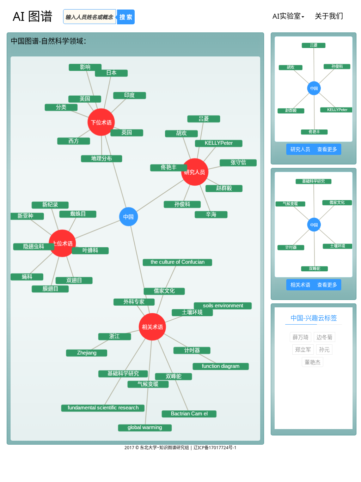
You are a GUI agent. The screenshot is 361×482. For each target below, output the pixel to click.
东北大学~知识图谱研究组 (165, 448)
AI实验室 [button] (287, 16)
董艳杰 (312, 362)
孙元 (324, 349)
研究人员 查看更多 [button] (313, 149)
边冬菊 (324, 337)
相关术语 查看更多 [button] (313, 284)
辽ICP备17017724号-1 (215, 448)
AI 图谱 (33, 16)
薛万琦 (300, 337)
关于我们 (329, 16)
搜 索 (126, 17)
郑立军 (303, 349)
